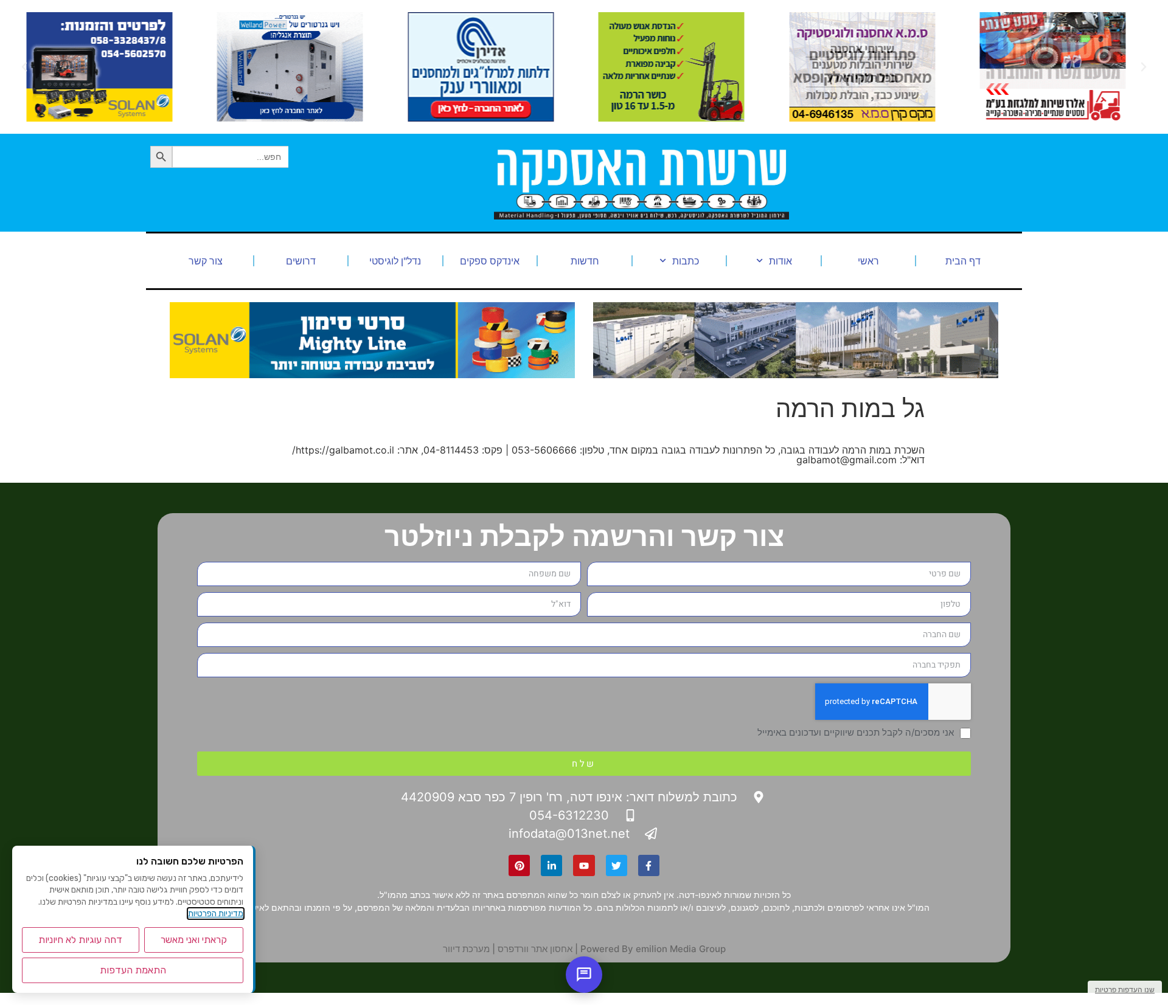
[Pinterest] (519, 865)
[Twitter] (616, 865)
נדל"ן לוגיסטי (395, 261)
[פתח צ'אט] (584, 974)
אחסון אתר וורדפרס (535, 949)
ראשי (868, 261)
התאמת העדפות (133, 970)
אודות (780, 261)
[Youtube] (583, 865)
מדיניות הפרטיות (215, 913)
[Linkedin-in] (551, 865)
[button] (1144, 67)
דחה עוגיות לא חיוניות (80, 939)
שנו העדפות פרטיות (1125, 989)
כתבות (685, 261)
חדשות (585, 261)
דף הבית (963, 261)
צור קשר (206, 261)
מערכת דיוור (466, 949)
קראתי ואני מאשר (194, 939)
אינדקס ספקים (490, 261)
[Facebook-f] (648, 865)
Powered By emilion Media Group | (649, 949)
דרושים (301, 261)
